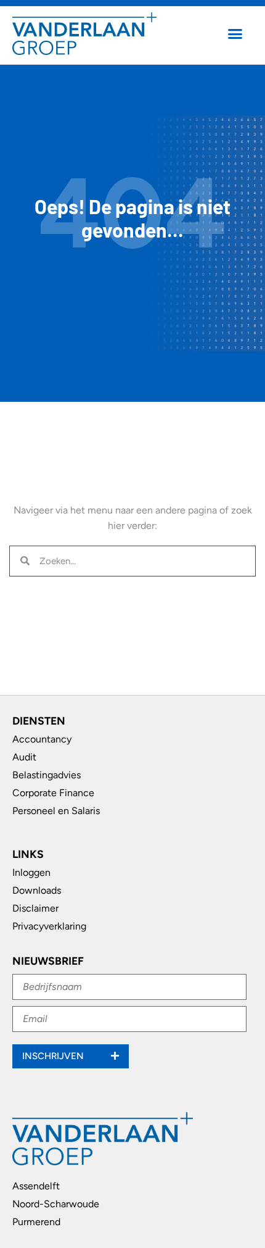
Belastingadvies (46, 775)
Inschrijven (54, 1056)
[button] (235, 34)
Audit (24, 757)
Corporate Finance (53, 793)
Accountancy (41, 739)
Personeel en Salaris (56, 811)
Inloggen (31, 872)
